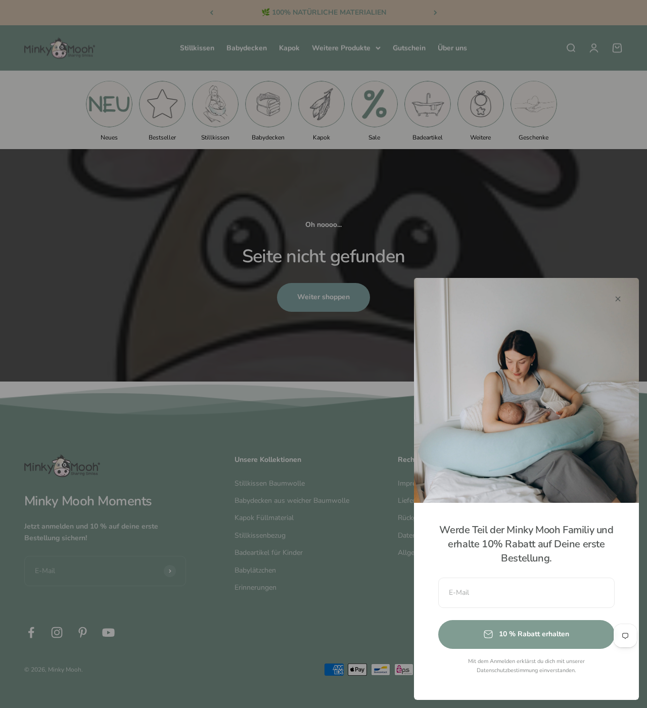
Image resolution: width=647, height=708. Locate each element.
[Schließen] (618, 299)
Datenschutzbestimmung (507, 670)
